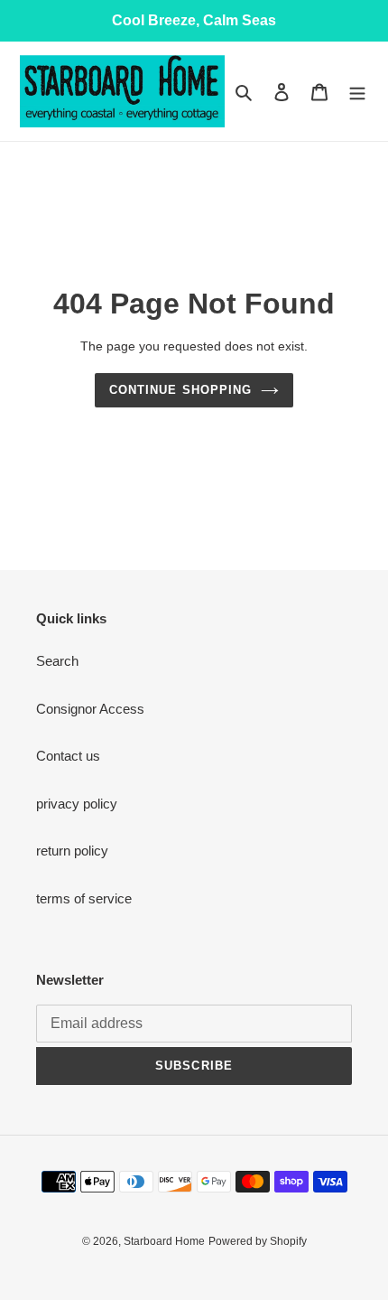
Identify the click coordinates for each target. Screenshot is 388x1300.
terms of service (84, 898)
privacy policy (76, 803)
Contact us (68, 755)
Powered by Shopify (257, 1241)
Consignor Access (90, 708)
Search (57, 661)
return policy (72, 850)
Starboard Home (164, 1241)
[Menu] (357, 91)
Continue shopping (180, 390)
